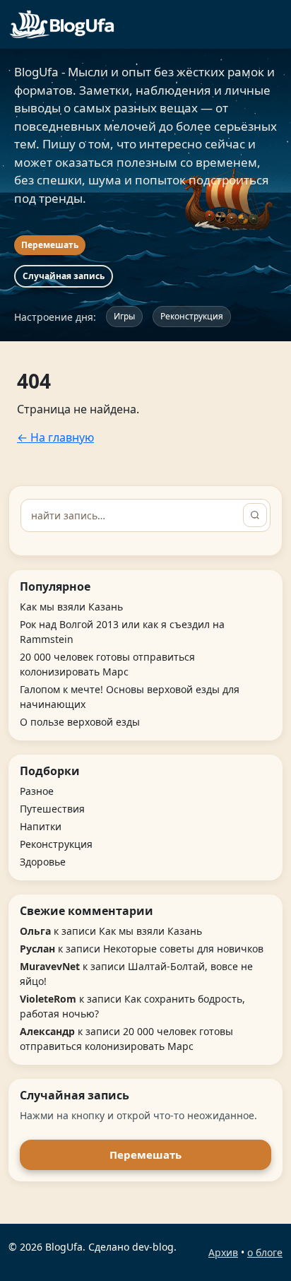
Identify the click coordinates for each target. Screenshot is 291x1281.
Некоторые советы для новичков (183, 948)
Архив (223, 1252)
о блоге (265, 1252)
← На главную (55, 437)
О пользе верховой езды (80, 721)
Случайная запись (64, 276)
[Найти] (255, 515)
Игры (124, 316)
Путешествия (52, 808)
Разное (37, 791)
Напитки (40, 826)
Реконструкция (191, 316)
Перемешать (49, 245)
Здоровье (43, 861)
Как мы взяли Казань (71, 606)
